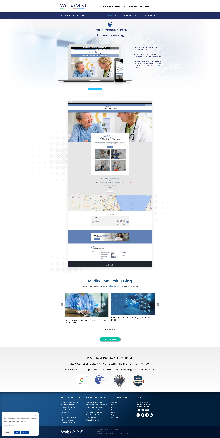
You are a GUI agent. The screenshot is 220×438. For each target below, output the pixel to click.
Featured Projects (149, 16)
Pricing (113, 407)
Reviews (114, 410)
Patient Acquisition (66, 415)
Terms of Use (140, 432)
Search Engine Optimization (94, 407)
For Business (127, 16)
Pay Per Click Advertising (94, 410)
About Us (114, 402)
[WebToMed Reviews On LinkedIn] (138, 415)
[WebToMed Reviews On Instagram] (151, 415)
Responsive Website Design (69, 402)
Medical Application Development (96, 404)
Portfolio (113, 404)
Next (158, 304)
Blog (147, 6)
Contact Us (114, 417)
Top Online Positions (67, 404)
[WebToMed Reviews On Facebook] (142, 415)
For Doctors (108, 16)
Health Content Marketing (69, 407)
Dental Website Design (68, 422)
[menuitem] (111, 6)
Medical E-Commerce (92, 420)
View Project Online (95, 89)
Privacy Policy (148, 432)
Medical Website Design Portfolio (76, 15)
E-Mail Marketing (66, 412)
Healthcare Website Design (94, 402)
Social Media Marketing (68, 410)
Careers (113, 412)
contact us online (155, 65)
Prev (62, 304)
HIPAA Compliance (67, 420)
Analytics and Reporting (68, 417)
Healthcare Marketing (133, 6)
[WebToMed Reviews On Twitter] (147, 415)
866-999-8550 (142, 410)
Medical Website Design (111, 6)
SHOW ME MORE (110, 339)
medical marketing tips (115, 286)
